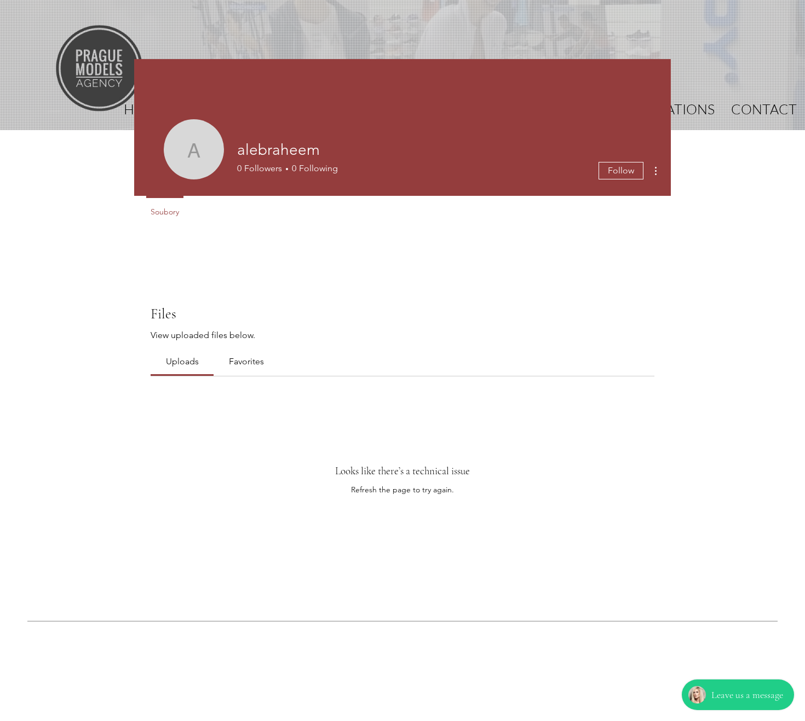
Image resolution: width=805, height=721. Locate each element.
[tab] (182, 361)
